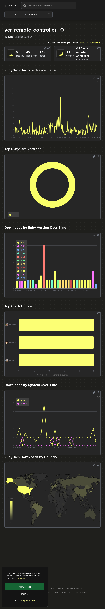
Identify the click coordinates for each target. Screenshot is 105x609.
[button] (24, 600)
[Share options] (44, 48)
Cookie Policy (81, 592)
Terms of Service (62, 592)
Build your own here (89, 42)
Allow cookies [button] (25, 587)
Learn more (21, 578)
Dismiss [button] (24, 593)
